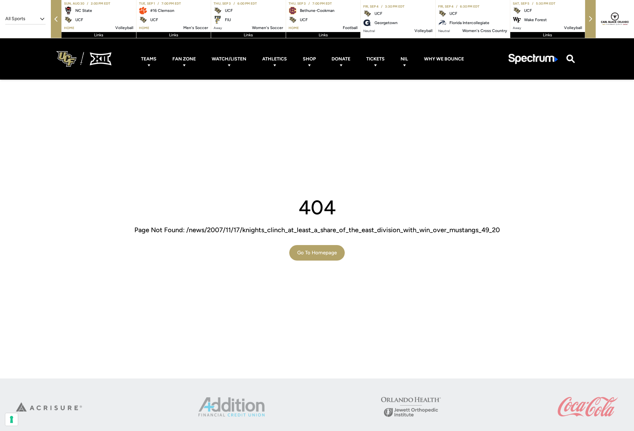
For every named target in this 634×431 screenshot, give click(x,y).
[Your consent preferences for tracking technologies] (11, 419)
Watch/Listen (229, 59)
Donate (341, 59)
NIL (404, 59)
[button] (56, 19)
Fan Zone (184, 59)
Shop (309, 59)
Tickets (375, 59)
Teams (149, 59)
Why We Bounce (444, 59)
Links (98, 35)
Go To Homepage (317, 253)
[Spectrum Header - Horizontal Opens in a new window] (533, 59)
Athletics (274, 59)
